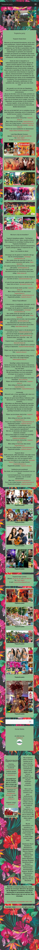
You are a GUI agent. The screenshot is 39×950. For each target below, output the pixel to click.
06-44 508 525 (27, 136)
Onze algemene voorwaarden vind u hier (19, 901)
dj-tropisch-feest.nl (26, 284)
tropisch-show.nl (26, 297)
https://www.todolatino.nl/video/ (19, 130)
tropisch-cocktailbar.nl (19, 438)
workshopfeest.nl (23, 268)
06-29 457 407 (17, 136)
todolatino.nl (11, 775)
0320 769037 (21, 138)
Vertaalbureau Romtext (10, 794)
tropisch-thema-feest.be (26, 346)
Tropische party (7, 4)
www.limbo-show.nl (21, 326)
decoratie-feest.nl (19, 343)
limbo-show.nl (21, 273)
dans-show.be (23, 379)
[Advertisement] (19, 930)
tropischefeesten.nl (28, 123)
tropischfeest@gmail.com (22, 140)
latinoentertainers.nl (25, 279)
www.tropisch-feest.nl (19, 359)
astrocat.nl (11, 804)
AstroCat (18, 907)
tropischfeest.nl (28, 121)
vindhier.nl (19, 738)
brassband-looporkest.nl (22, 480)
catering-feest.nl (11, 769)
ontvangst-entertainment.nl (22, 257)
